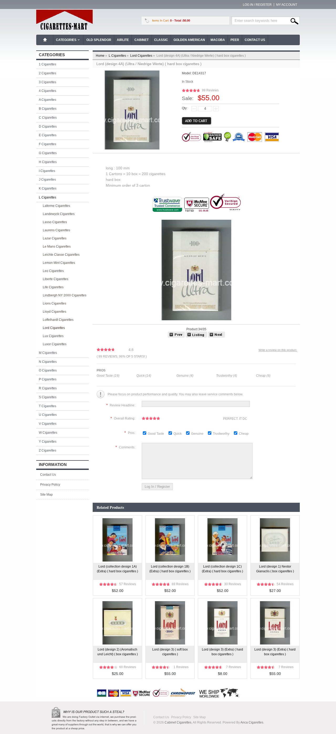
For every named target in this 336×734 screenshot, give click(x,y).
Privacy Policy (50, 484)
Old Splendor (98, 40)
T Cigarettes (47, 406)
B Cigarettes (47, 109)
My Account (286, 4)
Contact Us (255, 40)
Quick (178, 434)
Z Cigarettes (47, 450)
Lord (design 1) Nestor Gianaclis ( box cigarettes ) (275, 569)
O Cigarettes (48, 370)
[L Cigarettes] (196, 336)
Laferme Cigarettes (56, 206)
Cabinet (141, 40)
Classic (161, 40)
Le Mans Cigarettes (57, 246)
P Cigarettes (47, 379)
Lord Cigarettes (143, 55)
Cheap (244, 434)
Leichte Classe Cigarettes (61, 254)
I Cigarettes (47, 171)
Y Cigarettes (47, 441)
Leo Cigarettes (53, 271)
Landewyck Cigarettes (59, 214)
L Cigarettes (119, 55)
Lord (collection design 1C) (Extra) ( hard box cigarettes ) (222, 569)
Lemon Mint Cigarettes (59, 263)
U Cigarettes (48, 415)
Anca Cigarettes (251, 722)
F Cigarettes (47, 144)
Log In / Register (257, 4)
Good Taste (156, 434)
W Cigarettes (48, 432)
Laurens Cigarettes (56, 230)
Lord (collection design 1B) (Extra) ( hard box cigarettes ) (170, 569)
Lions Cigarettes (54, 303)
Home (45, 40)
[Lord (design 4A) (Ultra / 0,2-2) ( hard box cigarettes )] (176, 336)
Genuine (197, 434)
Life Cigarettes (53, 287)
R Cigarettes (48, 388)
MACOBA (218, 40)
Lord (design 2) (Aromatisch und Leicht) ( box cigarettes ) (117, 652)
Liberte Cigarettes (55, 279)
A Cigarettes (47, 100)
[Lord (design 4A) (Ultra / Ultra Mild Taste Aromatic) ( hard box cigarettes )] (216, 336)
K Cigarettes (47, 188)
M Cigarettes (48, 353)
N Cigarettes (48, 362)
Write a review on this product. (278, 350)
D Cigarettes (48, 126)
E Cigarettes (47, 135)
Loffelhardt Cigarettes (58, 320)
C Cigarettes (48, 117)
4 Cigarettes (47, 91)
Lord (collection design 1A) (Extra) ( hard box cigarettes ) (117, 569)
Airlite (123, 40)
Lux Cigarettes (53, 336)
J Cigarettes (47, 179)
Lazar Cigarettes (54, 238)
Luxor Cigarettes (54, 344)
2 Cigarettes (47, 73)
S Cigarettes (47, 397)
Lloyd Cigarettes (54, 311)
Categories (66, 40)
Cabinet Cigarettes (178, 722)
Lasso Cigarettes (55, 222)
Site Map (46, 494)
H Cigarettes (48, 162)
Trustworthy (221, 434)
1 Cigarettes (47, 64)
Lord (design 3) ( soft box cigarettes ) (170, 652)
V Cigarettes (47, 424)
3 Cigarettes (47, 82)
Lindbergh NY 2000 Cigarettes (64, 295)
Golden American (189, 40)
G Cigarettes (48, 153)
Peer (234, 40)
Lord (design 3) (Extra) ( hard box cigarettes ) (222, 652)
